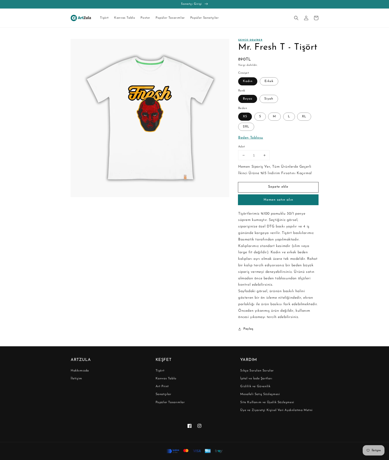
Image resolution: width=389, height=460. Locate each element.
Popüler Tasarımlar (170, 402)
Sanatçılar (163, 394)
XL (304, 116)
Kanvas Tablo (166, 378)
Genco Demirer (250, 40)
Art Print (162, 386)
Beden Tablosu (250, 138)
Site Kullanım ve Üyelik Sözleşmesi (267, 402)
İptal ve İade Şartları (256, 378)
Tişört (160, 370)
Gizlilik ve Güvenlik (255, 386)
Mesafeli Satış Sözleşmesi (260, 394)
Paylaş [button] (248, 329)
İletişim (76, 378)
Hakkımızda (80, 370)
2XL (246, 126)
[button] (296, 18)
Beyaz (247, 98)
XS (245, 116)
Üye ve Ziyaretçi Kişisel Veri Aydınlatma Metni (276, 410)
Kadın (248, 81)
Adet (241, 146)
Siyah (268, 98)
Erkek (269, 81)
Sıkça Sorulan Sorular (257, 370)
